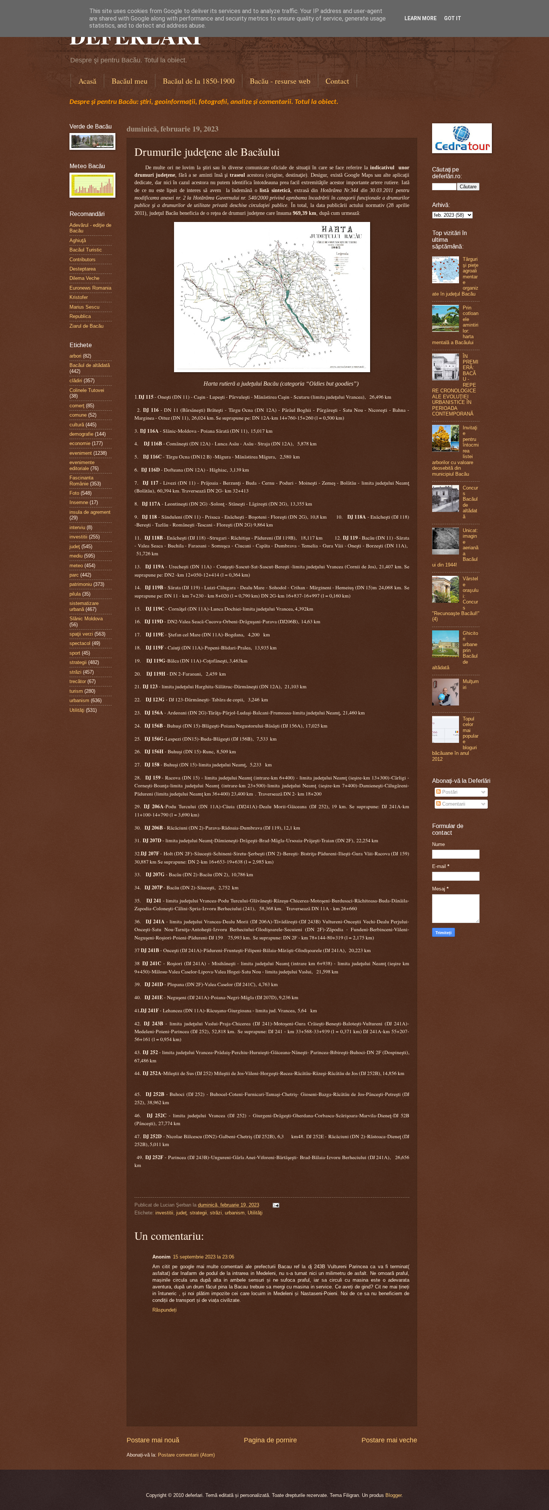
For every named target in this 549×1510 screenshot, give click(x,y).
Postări (449, 792)
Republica (80, 316)
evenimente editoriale (81, 465)
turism (76, 691)
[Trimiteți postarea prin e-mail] (274, 1205)
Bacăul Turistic (85, 250)
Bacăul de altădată (89, 365)
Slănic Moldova (86, 618)
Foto (74, 493)
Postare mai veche (389, 1440)
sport (74, 653)
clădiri (75, 380)
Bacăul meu (130, 81)
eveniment (80, 453)
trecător (77, 681)
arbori (75, 356)
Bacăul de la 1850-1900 (199, 81)
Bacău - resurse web (280, 81)
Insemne (78, 502)
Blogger (393, 1495)
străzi (216, 1213)
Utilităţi (255, 1213)
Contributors (82, 259)
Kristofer (78, 297)
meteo (76, 565)
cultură (76, 424)
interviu (77, 527)
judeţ (181, 1213)
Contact (337, 81)
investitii (164, 1213)
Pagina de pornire (270, 1440)
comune (78, 415)
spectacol (79, 643)
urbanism (235, 1213)
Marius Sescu (84, 307)
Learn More (420, 18)
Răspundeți (164, 1310)
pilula (75, 594)
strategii (198, 1213)
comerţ (76, 405)
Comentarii (453, 804)
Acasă (87, 81)
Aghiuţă (77, 240)
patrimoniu (80, 584)
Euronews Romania (90, 288)
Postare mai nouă (153, 1440)
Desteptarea (82, 269)
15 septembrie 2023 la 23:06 (203, 1257)
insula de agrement (90, 512)
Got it (452, 18)
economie (79, 443)
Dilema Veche (84, 278)
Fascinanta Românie (81, 480)
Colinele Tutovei (86, 390)
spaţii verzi (81, 634)
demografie (81, 434)
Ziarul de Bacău (86, 326)
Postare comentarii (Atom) (186, 1455)
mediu (76, 556)
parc (74, 575)
